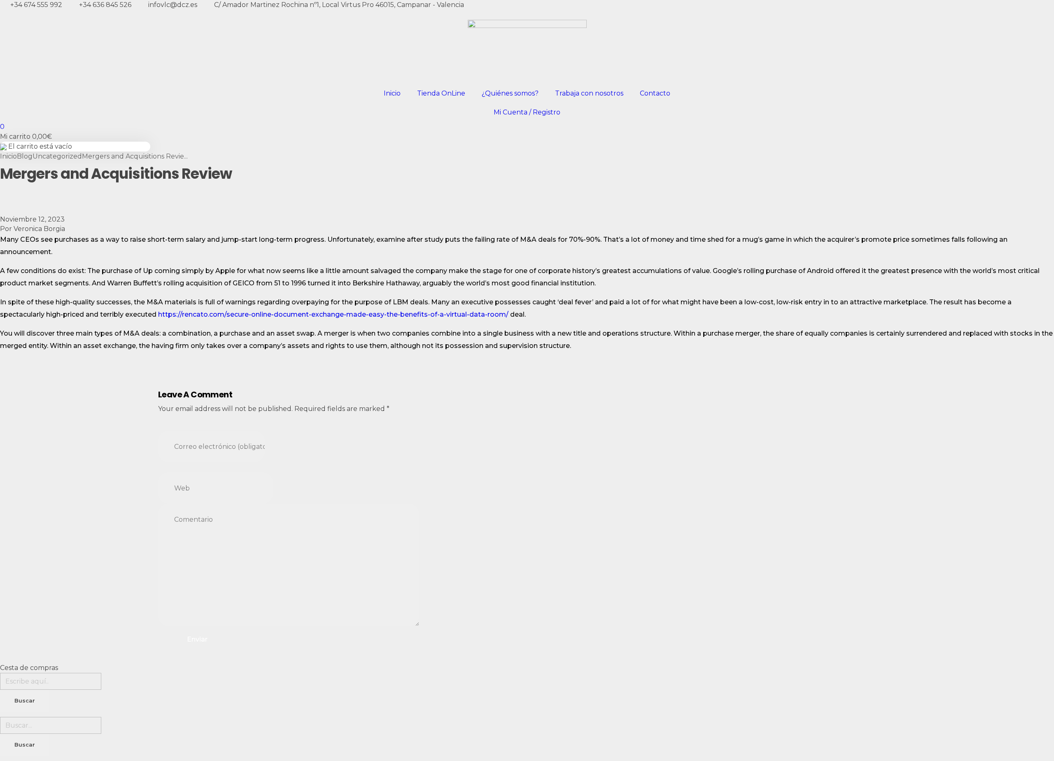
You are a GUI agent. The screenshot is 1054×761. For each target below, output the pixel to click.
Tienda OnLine (441, 93)
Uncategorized (57, 156)
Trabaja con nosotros (589, 93)
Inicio (392, 93)
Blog (25, 156)
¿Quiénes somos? (510, 93)
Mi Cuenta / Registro (527, 112)
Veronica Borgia (39, 229)
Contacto (655, 93)
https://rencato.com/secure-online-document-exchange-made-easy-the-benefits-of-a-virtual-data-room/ (333, 314)
